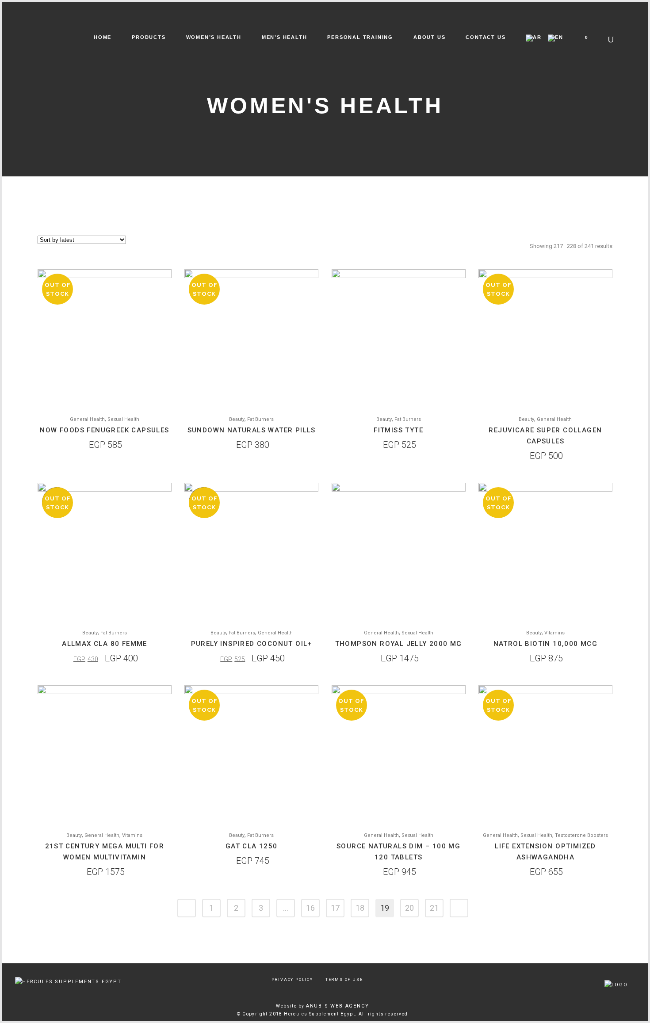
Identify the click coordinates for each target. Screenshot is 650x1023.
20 (409, 907)
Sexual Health (123, 419)
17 (335, 907)
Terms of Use (344, 979)
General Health (87, 419)
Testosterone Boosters (581, 835)
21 (434, 907)
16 (310, 907)
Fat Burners (260, 419)
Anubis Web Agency (337, 1006)
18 (360, 907)
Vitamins (554, 633)
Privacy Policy (292, 979)
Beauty (237, 419)
